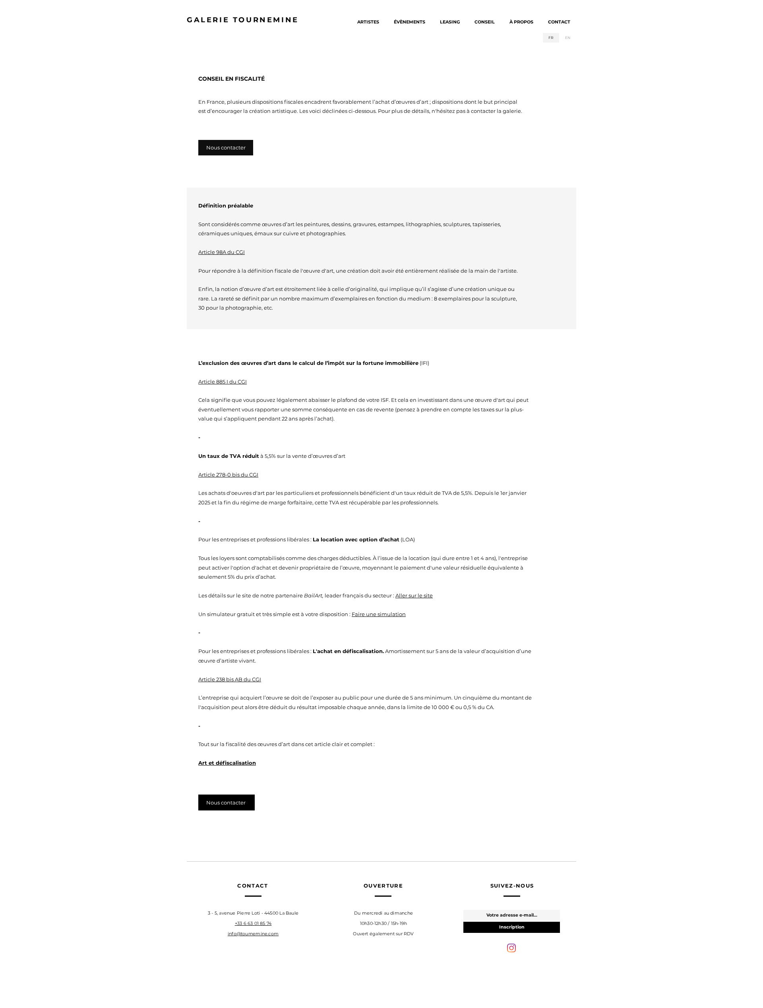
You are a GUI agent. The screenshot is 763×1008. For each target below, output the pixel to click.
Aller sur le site (414, 595)
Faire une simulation (379, 614)
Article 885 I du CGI (222, 381)
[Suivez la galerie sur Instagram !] (511, 948)
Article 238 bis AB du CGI (229, 679)
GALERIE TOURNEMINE (243, 20)
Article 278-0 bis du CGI (228, 474)
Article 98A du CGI (221, 252)
